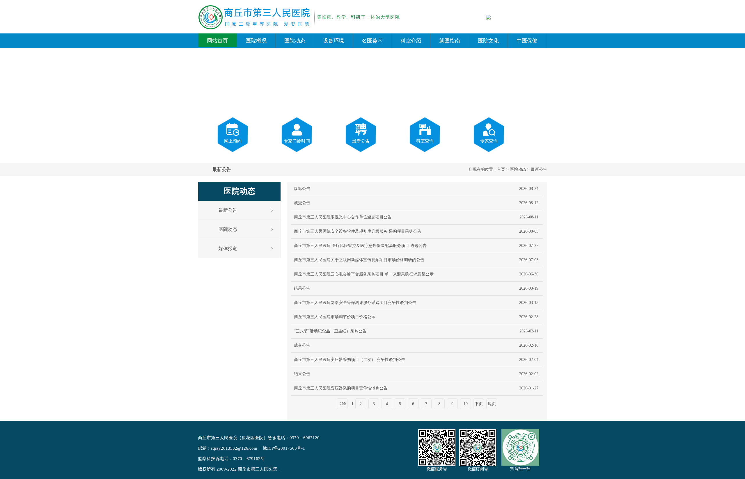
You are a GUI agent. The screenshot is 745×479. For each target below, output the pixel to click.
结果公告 (302, 288)
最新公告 (361, 141)
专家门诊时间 (297, 141)
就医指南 (449, 41)
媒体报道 (228, 248)
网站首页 (217, 41)
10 (466, 404)
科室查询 (425, 141)
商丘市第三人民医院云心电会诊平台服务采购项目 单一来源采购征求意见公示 (364, 274)
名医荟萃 (372, 41)
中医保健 (527, 41)
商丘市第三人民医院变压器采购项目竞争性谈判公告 (341, 388)
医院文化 (488, 41)
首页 (501, 169)
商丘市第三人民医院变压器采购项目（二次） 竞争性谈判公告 (349, 359)
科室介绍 (410, 41)
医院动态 (294, 41)
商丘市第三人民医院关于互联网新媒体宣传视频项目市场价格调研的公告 (359, 260)
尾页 (492, 404)
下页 (479, 404)
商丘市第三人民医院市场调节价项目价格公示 (334, 317)
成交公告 (302, 203)
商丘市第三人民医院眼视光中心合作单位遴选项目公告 (343, 217)
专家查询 (489, 141)
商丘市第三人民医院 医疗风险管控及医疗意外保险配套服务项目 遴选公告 (360, 245)
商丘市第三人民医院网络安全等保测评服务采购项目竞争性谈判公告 (355, 302)
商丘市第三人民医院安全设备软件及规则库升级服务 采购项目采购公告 (357, 231)
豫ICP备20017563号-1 (284, 448)
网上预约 (233, 141)
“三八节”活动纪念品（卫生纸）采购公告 (330, 331)
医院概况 (256, 41)
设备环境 (333, 41)
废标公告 (302, 188)
